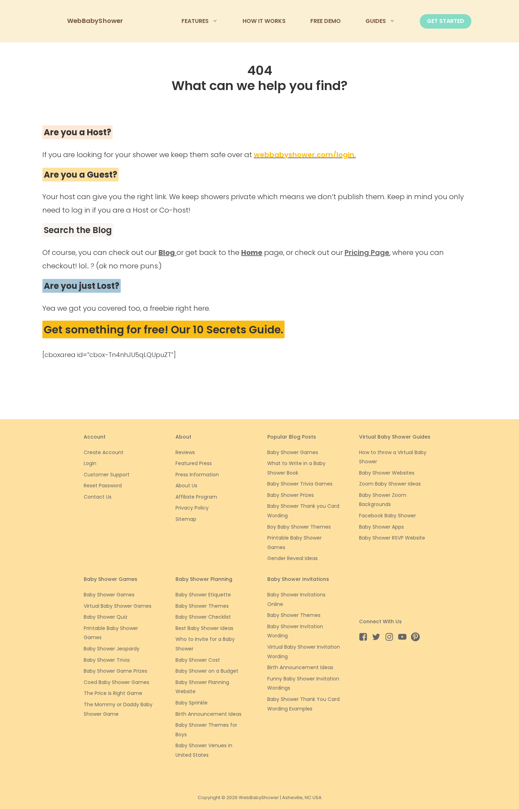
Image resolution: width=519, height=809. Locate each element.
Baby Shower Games (292, 452)
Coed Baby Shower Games (116, 682)
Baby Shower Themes (202, 605)
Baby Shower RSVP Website (392, 537)
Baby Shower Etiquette (203, 594)
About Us (186, 485)
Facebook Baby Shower (387, 515)
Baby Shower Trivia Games (300, 483)
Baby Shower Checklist (203, 616)
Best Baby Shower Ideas (204, 628)
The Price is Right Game (113, 693)
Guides (375, 21)
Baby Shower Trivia (107, 660)
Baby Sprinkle (191, 702)
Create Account (104, 452)
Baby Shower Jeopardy (111, 648)
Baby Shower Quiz (105, 616)
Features (195, 21)
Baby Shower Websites (386, 472)
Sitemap (185, 519)
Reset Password (103, 485)
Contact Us (98, 496)
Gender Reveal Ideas (292, 558)
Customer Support (107, 474)
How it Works (264, 21)
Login (90, 463)
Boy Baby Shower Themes (299, 526)
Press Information (197, 474)
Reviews (185, 452)
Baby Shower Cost (197, 660)
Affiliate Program (196, 496)
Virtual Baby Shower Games (117, 605)
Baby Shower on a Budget (206, 670)
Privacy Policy (192, 507)
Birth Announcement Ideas (208, 714)
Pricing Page (367, 252)
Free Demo (325, 21)
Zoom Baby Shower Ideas (390, 483)
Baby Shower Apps (381, 526)
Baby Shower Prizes (290, 495)
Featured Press (193, 463)
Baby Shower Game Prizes (115, 670)
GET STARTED (445, 21)
